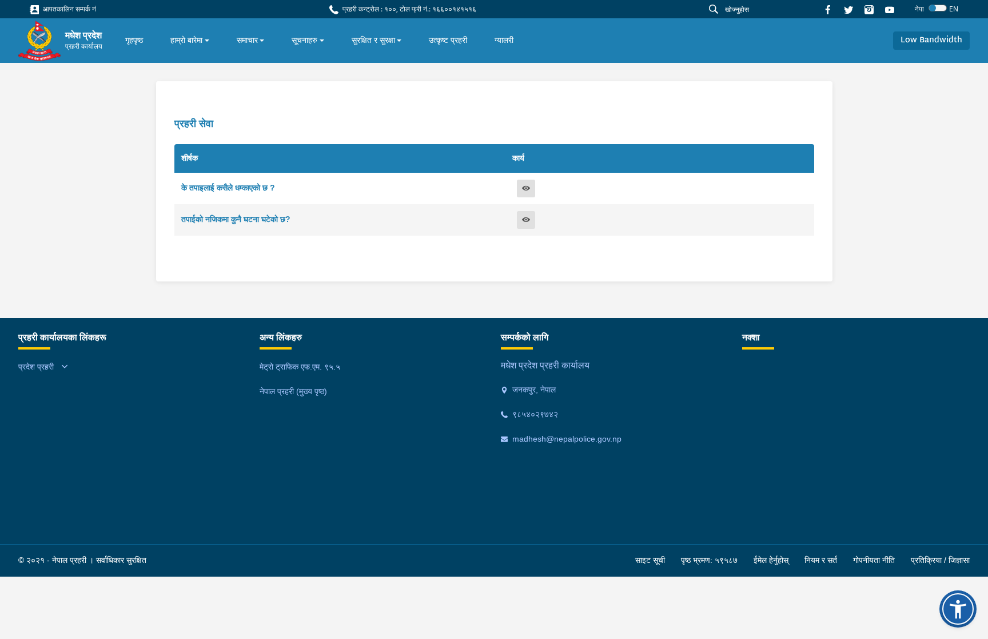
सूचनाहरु (304, 40)
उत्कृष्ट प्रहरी (448, 40)
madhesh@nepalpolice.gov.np (566, 438)
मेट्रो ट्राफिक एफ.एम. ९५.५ (300, 366)
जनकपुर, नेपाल (533, 389)
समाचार (247, 40)
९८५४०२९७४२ (534, 414)
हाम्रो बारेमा (186, 40)
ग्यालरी (504, 40)
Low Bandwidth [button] (931, 40)
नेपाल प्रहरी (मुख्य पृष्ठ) (293, 391)
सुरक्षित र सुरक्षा (373, 40)
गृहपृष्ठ (134, 40)
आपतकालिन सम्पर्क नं (68, 9)
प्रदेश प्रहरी (36, 366)
